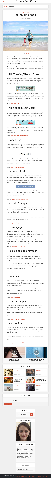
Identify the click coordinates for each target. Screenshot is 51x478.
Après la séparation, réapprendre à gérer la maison (41, 388)
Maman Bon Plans (25, 1)
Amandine (29, 18)
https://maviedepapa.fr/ (16, 223)
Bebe (26, 476)
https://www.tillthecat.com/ (17, 103)
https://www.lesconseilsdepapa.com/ (20, 199)
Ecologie (43, 476)
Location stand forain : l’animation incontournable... (19, 380)
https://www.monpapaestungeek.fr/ (19, 135)
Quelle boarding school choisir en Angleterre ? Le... (41, 380)
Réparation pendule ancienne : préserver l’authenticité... (18, 373)
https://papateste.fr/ (16, 297)
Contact (47, 476)
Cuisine (28, 476)
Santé (34, 476)
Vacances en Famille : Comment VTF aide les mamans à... (19, 388)
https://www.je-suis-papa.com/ (19, 246)
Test (37, 476)
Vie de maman (21, 476)
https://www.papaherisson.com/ (18, 272)
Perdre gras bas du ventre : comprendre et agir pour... (41, 373)
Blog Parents (25, 12)
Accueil (5, 6)
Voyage (39, 476)
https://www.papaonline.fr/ (17, 343)
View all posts (8, 404)
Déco (32, 476)
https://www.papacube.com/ (17, 167)
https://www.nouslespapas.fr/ (18, 319)
